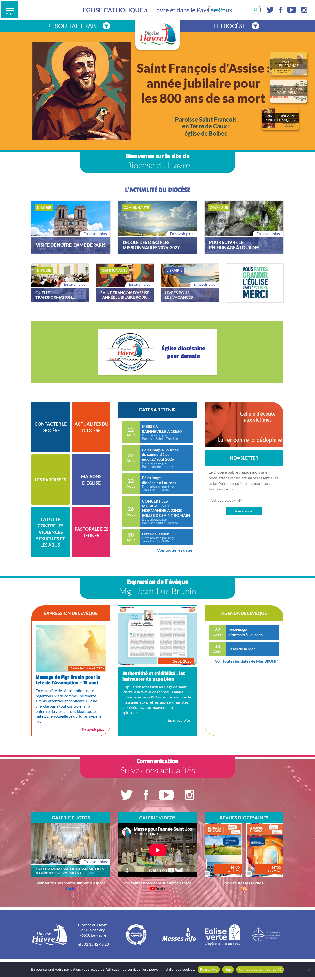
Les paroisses (50, 479)
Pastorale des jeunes (91, 532)
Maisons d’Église (91, 480)
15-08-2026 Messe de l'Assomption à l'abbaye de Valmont (69, 871)
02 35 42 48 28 (96, 944)
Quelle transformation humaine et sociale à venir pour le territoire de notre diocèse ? (53, 294)
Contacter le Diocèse (51, 427)
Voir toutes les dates (175, 550)
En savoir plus (95, 233)
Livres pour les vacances (179, 294)
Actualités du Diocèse (91, 427)
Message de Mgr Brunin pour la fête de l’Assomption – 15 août (68, 680)
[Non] (308, 969)
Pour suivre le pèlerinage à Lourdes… (236, 245)
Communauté (136, 207)
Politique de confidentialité (260, 969)
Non (228, 969)
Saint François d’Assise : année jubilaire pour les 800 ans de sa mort (124, 294)
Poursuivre (208, 969)
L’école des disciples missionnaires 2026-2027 (151, 245)
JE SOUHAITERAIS (72, 25)
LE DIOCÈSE (229, 25)
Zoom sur (219, 207)
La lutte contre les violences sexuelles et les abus (50, 532)
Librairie (174, 270)
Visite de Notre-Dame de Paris (71, 245)
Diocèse (44, 207)
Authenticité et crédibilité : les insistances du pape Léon (153, 676)
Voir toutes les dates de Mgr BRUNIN (247, 661)
